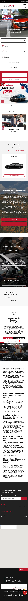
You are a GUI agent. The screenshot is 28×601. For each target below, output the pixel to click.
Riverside (12, 409)
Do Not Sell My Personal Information (14, 595)
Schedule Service (14, 250)
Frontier (19, 405)
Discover (14, 284)
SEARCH (14, 67)
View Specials (9, 338)
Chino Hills (21, 372)
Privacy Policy (13, 586)
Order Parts (14, 224)
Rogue (15, 405)
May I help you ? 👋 (20, 589)
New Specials (14, 219)
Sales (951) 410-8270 (13, 580)
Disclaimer (4, 359)
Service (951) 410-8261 (13, 582)
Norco (21, 409)
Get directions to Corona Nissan (9, 496)
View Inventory (14, 131)
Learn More (20, 358)
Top (21, 569)
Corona (5, 374)
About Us (14, 300)
